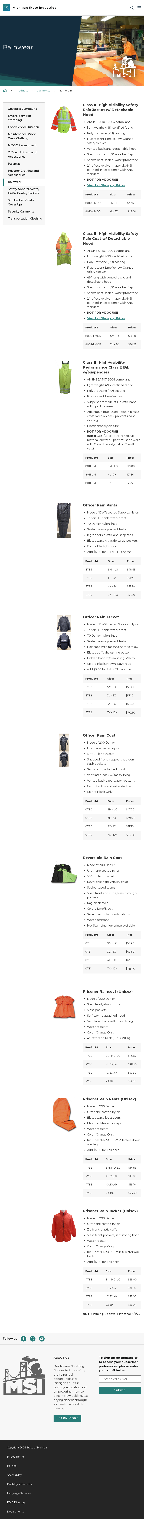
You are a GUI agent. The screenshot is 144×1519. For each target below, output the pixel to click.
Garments (44, 90)
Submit (120, 1390)
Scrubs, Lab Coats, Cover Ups (21, 202)
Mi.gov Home (15, 1456)
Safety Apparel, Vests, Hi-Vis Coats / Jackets (23, 191)
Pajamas (14, 163)
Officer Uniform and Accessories (22, 154)
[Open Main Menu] (139, 8)
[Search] (132, 8)
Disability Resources (19, 1484)
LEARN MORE (67, 1418)
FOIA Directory (16, 1502)
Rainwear (14, 182)
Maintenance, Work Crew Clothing (22, 136)
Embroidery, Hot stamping (19, 118)
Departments (15, 1511)
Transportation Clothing (25, 218)
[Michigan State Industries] (5, 90)
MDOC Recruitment (22, 145)
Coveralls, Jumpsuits (22, 108)
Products (21, 90)
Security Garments (21, 211)
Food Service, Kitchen (23, 127)
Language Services (19, 1493)
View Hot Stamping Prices (106, 185)
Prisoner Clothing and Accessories (23, 173)
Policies (11, 1465)
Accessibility (14, 1475)
